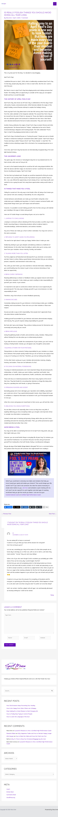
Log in (8, 789)
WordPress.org (10, 797)
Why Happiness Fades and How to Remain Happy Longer (35, 733)
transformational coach (12, 495)
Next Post (52, 513)
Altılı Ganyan (10, 736)
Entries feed (9, 792)
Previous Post (6, 513)
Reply (52, 595)
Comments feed (11, 794)
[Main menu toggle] (54, 4)
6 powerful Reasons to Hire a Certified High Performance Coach (32, 730)
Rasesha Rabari (11, 733)
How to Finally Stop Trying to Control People (19, 714)
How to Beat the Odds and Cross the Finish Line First (31, 736)
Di (13, 533)
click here (25, 488)
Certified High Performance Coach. (31, 495)
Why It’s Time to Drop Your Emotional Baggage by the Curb (28, 739)
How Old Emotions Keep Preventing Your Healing (20, 705)
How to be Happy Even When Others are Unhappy (21, 708)
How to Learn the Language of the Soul (18, 716)
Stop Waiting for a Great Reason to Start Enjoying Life (22, 711)
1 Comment (24, 18)
